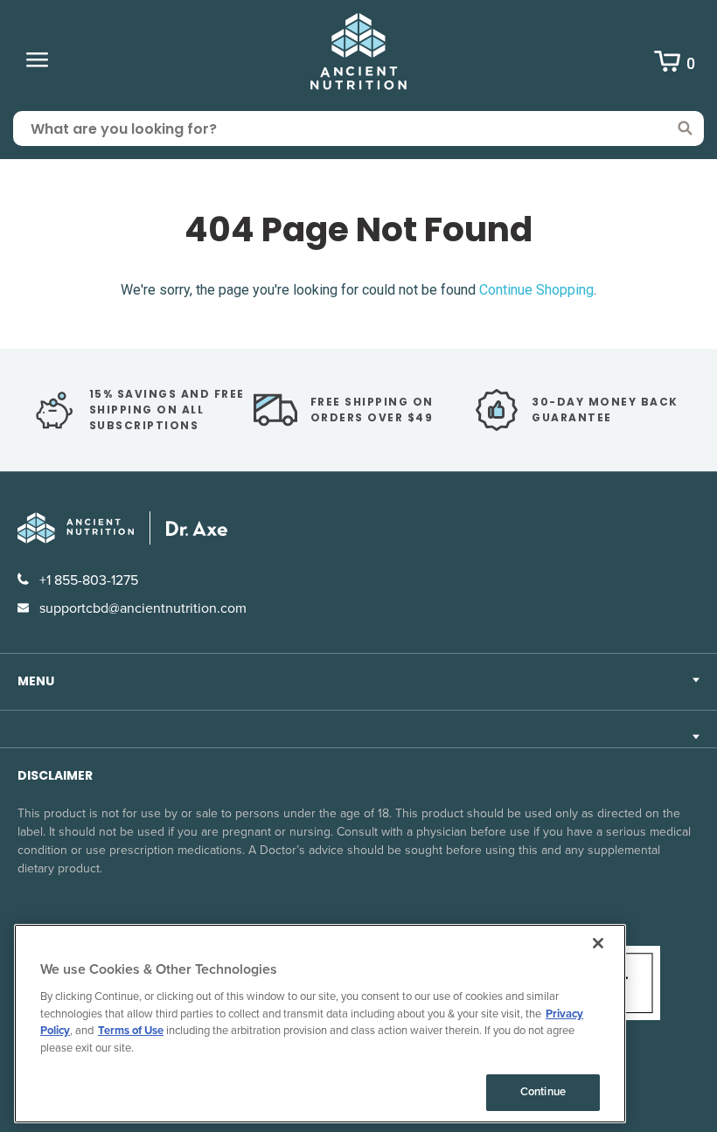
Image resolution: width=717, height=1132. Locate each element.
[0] (667, 63)
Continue (543, 1092)
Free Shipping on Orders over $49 (372, 409)
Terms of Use (131, 1031)
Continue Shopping (536, 289)
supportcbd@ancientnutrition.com (141, 608)
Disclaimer (55, 775)
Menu (35, 681)
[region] (320, 1023)
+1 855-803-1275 (87, 580)
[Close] (598, 943)
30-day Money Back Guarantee (605, 409)
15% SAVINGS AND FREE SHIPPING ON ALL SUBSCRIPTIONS (167, 409)
